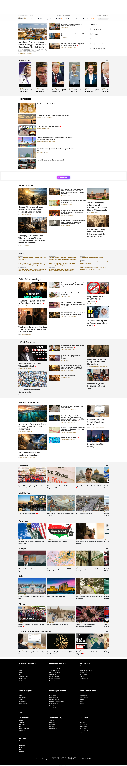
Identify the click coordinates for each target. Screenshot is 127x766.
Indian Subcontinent (101, 239)
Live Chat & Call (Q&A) (54, 672)
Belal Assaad (22, 305)
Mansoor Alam (40, 105)
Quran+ (96, 34)
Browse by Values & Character (56, 701)
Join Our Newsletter (54, 676)
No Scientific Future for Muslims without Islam (29, 453)
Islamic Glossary (23, 703)
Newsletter (97, 29)
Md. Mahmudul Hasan (24, 394)
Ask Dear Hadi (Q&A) (54, 668)
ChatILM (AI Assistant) (54, 666)
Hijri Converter (22, 678)
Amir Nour (63, 225)
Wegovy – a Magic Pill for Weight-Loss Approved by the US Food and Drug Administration (73, 429)
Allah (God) (21, 668)
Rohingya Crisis (30, 53)
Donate (81, 720)
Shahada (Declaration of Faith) (87, 670)
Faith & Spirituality (54, 693)
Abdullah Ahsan (23, 214)
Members (51, 683)
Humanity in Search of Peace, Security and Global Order (73, 201)
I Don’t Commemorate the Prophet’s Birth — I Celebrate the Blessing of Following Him (55, 138)
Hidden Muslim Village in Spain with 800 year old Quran (72, 346)
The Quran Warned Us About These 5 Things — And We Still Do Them (73, 313)
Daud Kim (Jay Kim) (41, 128)
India (70, 195)
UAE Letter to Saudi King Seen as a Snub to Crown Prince (72, 25)
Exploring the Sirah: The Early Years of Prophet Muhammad (72, 44)
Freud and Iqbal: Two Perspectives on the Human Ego (96, 361)
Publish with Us (53, 728)
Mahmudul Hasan (92, 239)
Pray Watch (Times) (23, 676)
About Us (51, 720)
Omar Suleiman (23, 368)
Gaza (71, 204)
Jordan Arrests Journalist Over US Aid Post (73, 34)
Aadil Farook (63, 377)
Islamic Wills (83, 728)
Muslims (32, 394)
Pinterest (22, 751)
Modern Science (72, 432)
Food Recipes (22, 697)
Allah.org (21, 720)
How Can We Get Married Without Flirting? (29, 364)
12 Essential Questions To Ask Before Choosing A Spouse (31, 301)
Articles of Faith (83, 668)
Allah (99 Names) (84, 666)
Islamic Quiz (22, 706)
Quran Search (98, 44)
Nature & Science (53, 697)
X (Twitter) (21, 743)
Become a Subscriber (54, 678)
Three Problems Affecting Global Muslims (30, 390)
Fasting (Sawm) (72, 439)
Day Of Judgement (48, 117)
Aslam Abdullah (40, 141)
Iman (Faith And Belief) (71, 316)
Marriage (28, 305)
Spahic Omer (22, 245)
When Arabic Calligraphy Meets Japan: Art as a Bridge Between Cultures (71, 357)
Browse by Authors (54, 699)
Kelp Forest (30, 431)
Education (98, 390)
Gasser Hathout (64, 439)
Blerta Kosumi (91, 390)
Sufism (69, 377)
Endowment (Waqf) (84, 726)
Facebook (22, 741)
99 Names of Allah (99, 49)
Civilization (71, 370)
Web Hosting (83, 733)
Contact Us (52, 722)
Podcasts (96, 39)
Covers (20, 695)
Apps (20, 693)
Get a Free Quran (53, 674)
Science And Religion (30, 457)
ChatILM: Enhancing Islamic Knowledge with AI (96, 422)
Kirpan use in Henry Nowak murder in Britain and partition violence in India (96, 233)
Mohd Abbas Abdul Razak (94, 366)
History (46, 152)
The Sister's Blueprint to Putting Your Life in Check (97, 323)
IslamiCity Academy (24, 728)
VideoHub (21, 710)
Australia (82, 703)
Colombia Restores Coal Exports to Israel (50, 160)
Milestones (52, 724)
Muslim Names (22, 701)
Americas (82, 699)
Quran (46, 105)
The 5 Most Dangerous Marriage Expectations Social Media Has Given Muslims (32, 329)
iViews (62, 27)
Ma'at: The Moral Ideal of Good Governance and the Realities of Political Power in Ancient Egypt (71, 367)
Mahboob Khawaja (65, 204)
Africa (81, 708)
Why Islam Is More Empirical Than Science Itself (72, 407)
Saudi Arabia (71, 215)
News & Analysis (84, 697)
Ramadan (82, 676)
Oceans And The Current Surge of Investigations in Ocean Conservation (32, 426)
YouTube (23, 747)
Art (67, 360)
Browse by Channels (54, 708)
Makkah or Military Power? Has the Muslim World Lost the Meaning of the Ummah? (72, 212)
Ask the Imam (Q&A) (54, 670)
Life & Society (52, 695)
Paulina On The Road (65, 349)
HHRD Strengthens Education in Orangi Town (96, 385)
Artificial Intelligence (71, 422)
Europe (81, 701)
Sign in (98, 15)
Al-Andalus (73, 349)
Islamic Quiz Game (23, 708)
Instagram (22, 745)
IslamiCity (63, 47)
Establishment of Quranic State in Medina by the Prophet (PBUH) (55, 149)
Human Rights (83, 693)
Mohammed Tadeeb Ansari (94, 449)
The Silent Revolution (68, 375)
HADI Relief (22, 724)
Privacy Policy (52, 726)
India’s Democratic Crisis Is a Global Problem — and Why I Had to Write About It (97, 206)
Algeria (68, 225)
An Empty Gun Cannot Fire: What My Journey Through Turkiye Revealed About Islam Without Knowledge (31, 239)
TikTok (21, 749)
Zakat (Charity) (83, 674)
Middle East (83, 710)
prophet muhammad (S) (71, 47)
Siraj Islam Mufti (23, 431)
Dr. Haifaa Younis (92, 328)
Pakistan (29, 214)
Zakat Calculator (23, 685)
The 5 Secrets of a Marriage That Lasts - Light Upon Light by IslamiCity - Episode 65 (73, 304)
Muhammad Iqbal (104, 366)
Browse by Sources (54, 706)
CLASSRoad (22, 730)
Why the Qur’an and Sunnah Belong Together (96, 298)
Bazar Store (82, 722)
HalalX (20, 726)
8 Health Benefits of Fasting (96, 445)
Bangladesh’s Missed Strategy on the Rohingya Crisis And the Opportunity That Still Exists (32, 44)
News (66, 27)
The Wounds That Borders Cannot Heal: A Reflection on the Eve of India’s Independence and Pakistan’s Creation (72, 191)
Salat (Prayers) (83, 672)
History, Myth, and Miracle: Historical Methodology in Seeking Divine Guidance (30, 209)
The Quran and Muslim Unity (46, 104)
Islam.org (21, 722)
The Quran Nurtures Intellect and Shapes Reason (53, 115)
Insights (21, 699)
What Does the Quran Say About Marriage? (71, 293)
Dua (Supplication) (23, 680)
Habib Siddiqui (23, 53)
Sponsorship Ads (84, 730)
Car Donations (83, 724)
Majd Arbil (63, 360)
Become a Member (54, 680)
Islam (27, 245)
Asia (81, 706)
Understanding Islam (24, 683)
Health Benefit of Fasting (69, 437)
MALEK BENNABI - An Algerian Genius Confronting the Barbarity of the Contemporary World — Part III (73, 222)
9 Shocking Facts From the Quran (48, 126)
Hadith (20, 674)
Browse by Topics (53, 703)
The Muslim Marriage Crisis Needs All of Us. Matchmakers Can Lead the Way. (73, 284)
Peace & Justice (83, 695)
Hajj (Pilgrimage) (84, 678)
